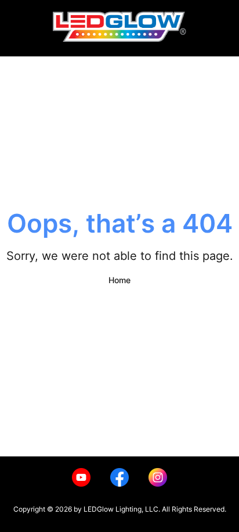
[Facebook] (119, 477)
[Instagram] (158, 477)
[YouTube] (81, 477)
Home (119, 280)
